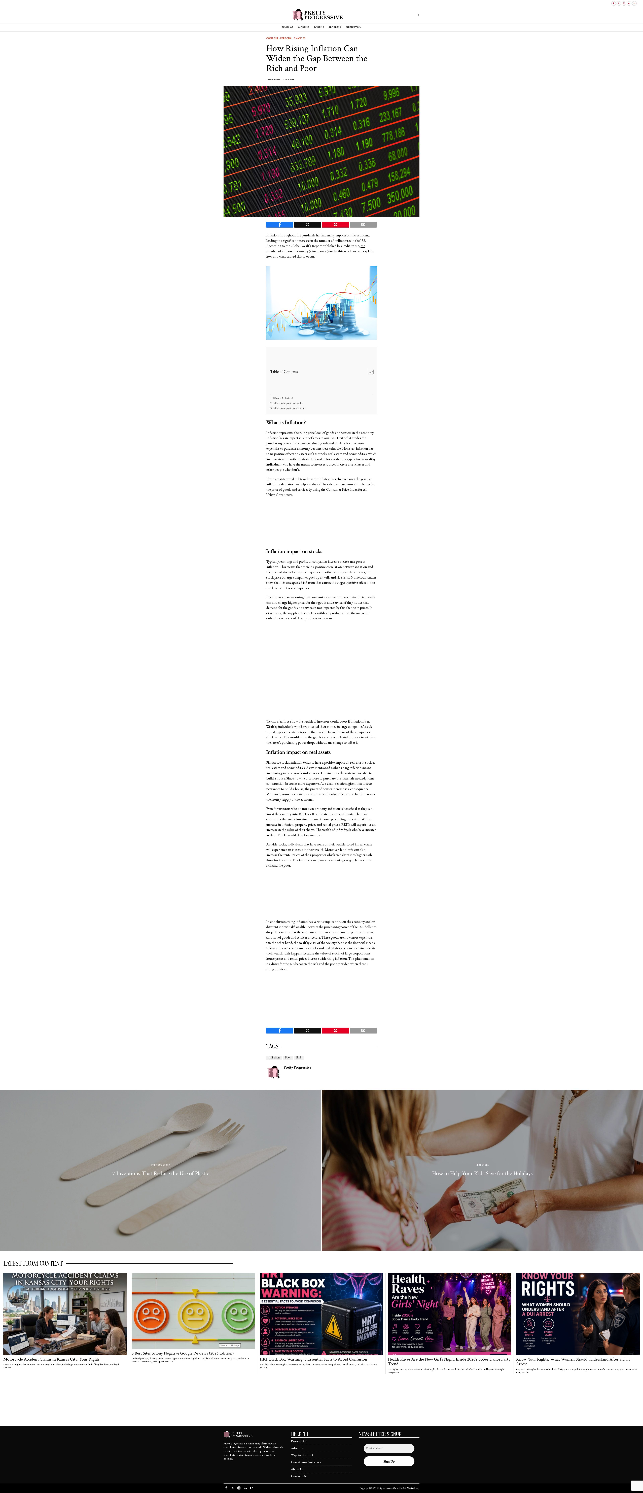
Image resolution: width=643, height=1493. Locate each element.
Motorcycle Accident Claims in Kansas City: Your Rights (51, 1359)
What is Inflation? (283, 398)
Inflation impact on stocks (287, 403)
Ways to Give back (302, 1455)
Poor (288, 1057)
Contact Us (298, 1476)
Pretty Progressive (297, 1067)
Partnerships (298, 1441)
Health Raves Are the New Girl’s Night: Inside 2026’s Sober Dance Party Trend (449, 1361)
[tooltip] (613, 3)
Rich (299, 1057)
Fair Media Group (411, 1487)
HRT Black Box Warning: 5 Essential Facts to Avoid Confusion (313, 1359)
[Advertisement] (324, 372)
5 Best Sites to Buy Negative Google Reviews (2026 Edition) (183, 1353)
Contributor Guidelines (306, 1462)
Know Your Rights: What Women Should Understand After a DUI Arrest (573, 1361)
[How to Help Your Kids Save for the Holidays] (482, 1170)
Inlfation (274, 1057)
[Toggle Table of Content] (369, 372)
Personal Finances (293, 38)
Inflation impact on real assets (289, 408)
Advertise (297, 1448)
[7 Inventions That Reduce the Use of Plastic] (160, 1170)
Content (272, 38)
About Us (297, 1469)
